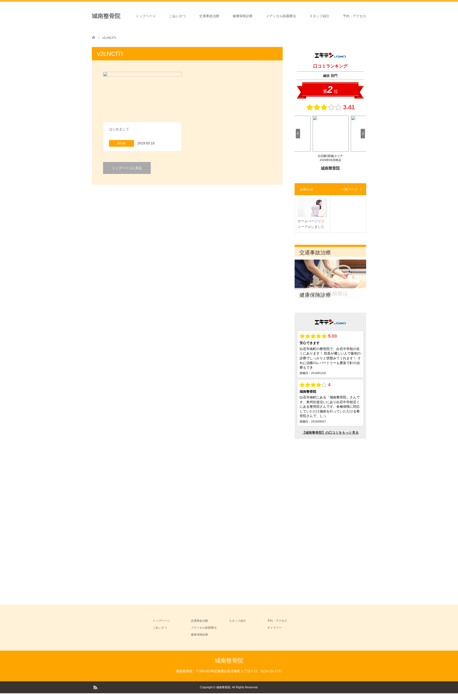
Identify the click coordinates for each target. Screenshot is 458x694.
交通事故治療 (209, 16)
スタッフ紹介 (319, 16)
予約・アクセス (354, 16)
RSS (95, 687)
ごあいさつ (177, 16)
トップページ (146, 16)
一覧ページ (349, 189)
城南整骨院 (106, 16)
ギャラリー (274, 627)
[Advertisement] (330, 517)
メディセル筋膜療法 (281, 16)
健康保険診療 (243, 16)
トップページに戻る (127, 168)
